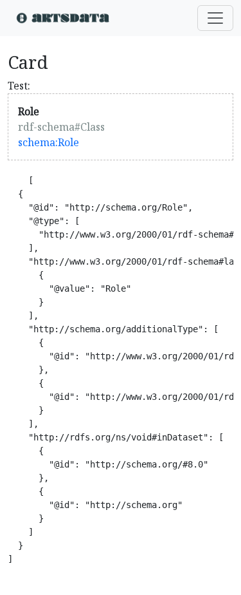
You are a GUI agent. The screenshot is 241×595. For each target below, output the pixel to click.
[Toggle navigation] (215, 18)
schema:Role (48, 142)
